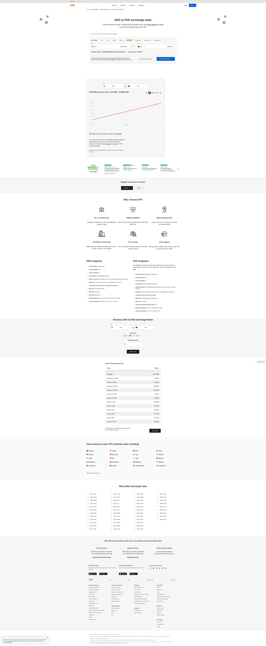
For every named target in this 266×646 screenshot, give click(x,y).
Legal (158, 592)
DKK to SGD (140, 522)
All (160, 92)
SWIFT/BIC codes (115, 601)
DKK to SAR (140, 513)
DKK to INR (116, 506)
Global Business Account (94, 587)
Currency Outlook (115, 608)
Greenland (115, 285)
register (113, 59)
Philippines (138, 462)
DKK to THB (140, 526)
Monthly (133, 335)
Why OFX (123, 5)
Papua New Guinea (151, 295)
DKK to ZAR (163, 519)
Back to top (261, 361)
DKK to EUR (93, 522)
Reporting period (133, 340)
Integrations (91, 614)
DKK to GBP (93, 529)
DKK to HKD (116, 494)
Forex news (114, 610)
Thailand (114, 465)
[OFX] (72, 5)
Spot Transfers (92, 596)
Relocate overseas (138, 596)
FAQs (129, 579)
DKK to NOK (116, 529)
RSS (112, 615)
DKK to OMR (140, 497)
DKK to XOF (163, 513)
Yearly (139, 335)
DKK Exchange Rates (104, 9)
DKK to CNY (93, 513)
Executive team (160, 624)
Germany (91, 454)
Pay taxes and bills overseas (140, 598)
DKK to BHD (93, 500)
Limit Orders (91, 601)
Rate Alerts (113, 596)
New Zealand (115, 462)
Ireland (90, 458)
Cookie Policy (9, 642)
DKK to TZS (163, 497)
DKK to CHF (93, 506)
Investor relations (161, 615)
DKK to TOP (140, 529)
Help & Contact (150, 579)
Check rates (141, 5)
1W (149, 92)
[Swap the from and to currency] (133, 47)
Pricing (90, 617)
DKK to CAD (93, 503)
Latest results (160, 610)
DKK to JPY (116, 510)
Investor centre (160, 608)
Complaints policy (161, 594)
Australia (91, 450)
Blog (112, 612)
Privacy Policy (160, 601)
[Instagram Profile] (166, 568)
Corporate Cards (92, 592)
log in (118, 59)
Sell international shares (139, 603)
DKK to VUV (163, 506)
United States (162, 465)
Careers (158, 626)
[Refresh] (90, 34)
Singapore (161, 462)
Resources (131, 5)
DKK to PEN (140, 500)
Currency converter (115, 589)
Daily (127, 335)
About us (159, 587)
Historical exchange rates (117, 594)
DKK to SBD (140, 516)
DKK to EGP (93, 519)
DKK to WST (163, 510)
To (137, 43)
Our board (159, 622)
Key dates (159, 612)
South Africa (92, 465)
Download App (92, 619)
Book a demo (173, 579)
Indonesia (161, 454)
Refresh (115, 34)
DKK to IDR (116, 500)
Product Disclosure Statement (163, 596)
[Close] (47, 637)
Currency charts (115, 598)
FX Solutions (91, 594)
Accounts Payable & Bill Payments (96, 610)
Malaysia (160, 458)
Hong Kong (115, 454)
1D (146, 92)
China (136, 450)
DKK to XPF (163, 516)
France (160, 450)
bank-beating (152, 25)
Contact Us (159, 589)
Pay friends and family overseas (141, 594)
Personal (79, 1)
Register (191, 5)
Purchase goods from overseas (141, 601)
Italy (113, 458)
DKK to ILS (116, 503)
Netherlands (92, 462)
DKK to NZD (140, 494)
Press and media (138, 612)
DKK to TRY (163, 494)
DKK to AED (93, 494)
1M (153, 92)
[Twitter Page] (156, 568)
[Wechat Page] (159, 568)
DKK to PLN (140, 510)
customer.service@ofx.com (101, 557)
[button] (102, 40)
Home (87, 9)
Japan (136, 458)
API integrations (137, 610)
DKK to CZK (93, 516)
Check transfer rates (138, 587)
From (92, 43)
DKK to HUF (116, 497)
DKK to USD (163, 500)
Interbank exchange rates (117, 592)
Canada (114, 450)
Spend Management (93, 608)
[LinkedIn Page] (153, 568)
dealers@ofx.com (133, 557)
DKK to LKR (116, 516)
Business (72, 1)
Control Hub (91, 605)
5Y (158, 92)
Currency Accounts (93, 603)
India (136, 454)
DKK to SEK (140, 519)
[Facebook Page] (150, 568)
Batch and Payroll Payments (95, 612)
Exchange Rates (94, 9)
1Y (155, 92)
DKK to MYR (116, 526)
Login (110, 579)
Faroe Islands (108, 285)
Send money (137, 589)
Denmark (101, 285)
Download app (137, 592)
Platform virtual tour (115, 587)
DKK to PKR (140, 506)
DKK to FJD (93, 526)
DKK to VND (163, 503)
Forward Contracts (93, 598)
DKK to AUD (93, 497)
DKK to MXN (116, 522)
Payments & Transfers (94, 589)
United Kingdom (139, 465)
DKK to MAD (116, 519)
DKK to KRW (116, 513)
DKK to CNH (93, 510)
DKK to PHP (140, 503)
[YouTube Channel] (162, 568)
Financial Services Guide (162, 598)
